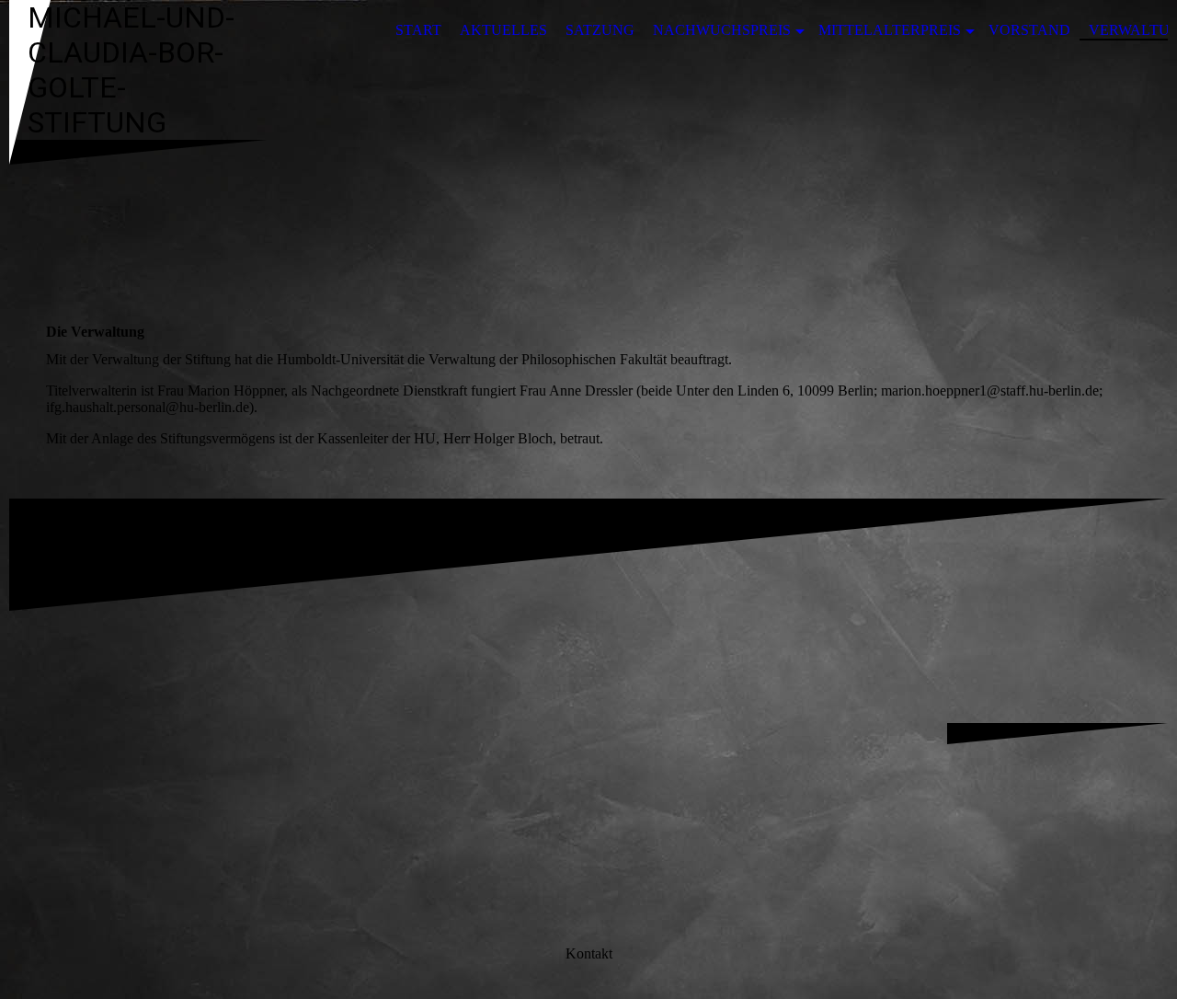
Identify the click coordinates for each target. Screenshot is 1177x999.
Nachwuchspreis (722, 30)
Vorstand (1029, 30)
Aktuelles (503, 30)
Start (418, 30)
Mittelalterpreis (889, 30)
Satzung (600, 30)
